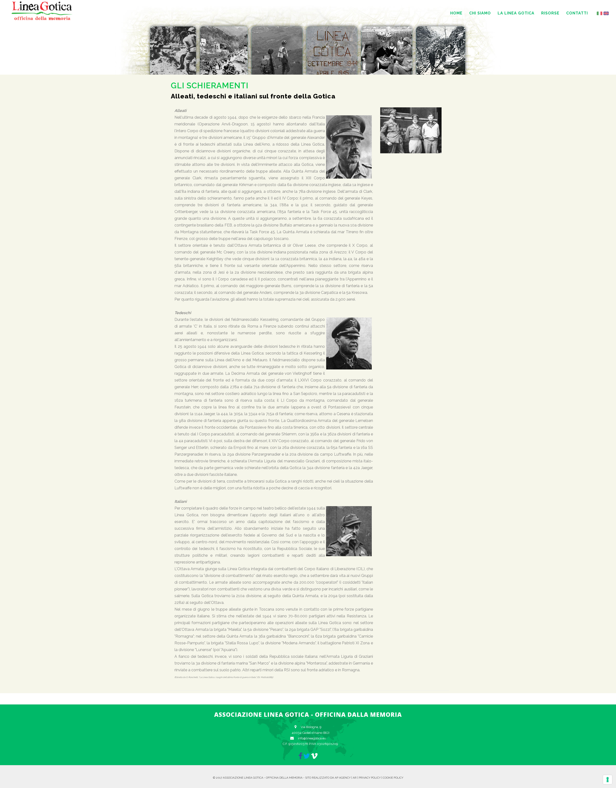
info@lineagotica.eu (312, 738)
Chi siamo (480, 13)
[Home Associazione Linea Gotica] (42, 19)
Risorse (550, 13)
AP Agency (343, 777)
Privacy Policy (370, 777)
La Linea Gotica (516, 13)
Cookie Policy (393, 777)
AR (355, 777)
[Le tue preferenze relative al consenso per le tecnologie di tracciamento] (607, 779)
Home (456, 13)
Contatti (577, 13)
